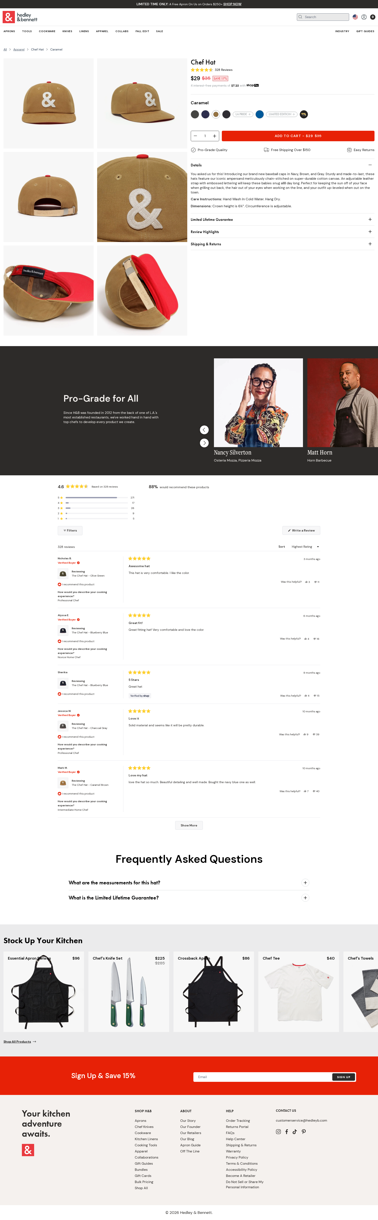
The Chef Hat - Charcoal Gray (89, 728)
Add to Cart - (298, 136)
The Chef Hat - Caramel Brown (90, 785)
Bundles (141, 1169)
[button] (96, 497)
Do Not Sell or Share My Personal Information (245, 1184)
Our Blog (187, 1139)
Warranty (233, 1151)
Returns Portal (237, 1126)
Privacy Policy (237, 1157)
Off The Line (190, 1151)
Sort (282, 547)
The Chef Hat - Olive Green (88, 575)
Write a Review (305, 531)
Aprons (140, 1120)
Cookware (143, 1133)
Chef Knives (144, 1126)
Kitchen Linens (146, 1139)
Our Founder (190, 1126)
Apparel (18, 49)
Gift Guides (144, 1163)
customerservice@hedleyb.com (301, 1120)
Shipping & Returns (241, 1145)
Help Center (235, 1139)
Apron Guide (190, 1145)
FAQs (230, 1133)
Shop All (141, 1188)
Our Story (188, 1120)
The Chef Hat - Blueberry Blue (90, 632)
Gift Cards (143, 1175)
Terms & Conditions (242, 1163)
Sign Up (343, 1077)
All (5, 49)
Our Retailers (190, 1133)
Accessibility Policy (241, 1169)
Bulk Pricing (144, 1182)
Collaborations (146, 1157)
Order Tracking (238, 1120)
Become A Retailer (241, 1175)
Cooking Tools (146, 1145)
